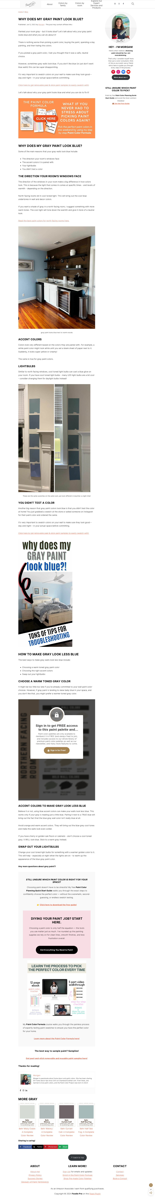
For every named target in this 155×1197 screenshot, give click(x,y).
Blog (26, 12)
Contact (120, 1172)
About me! (35, 1172)
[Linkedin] (26, 1090)
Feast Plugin (95, 1194)
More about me (120, 77)
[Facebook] (20, 1090)
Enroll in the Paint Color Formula (77, 1175)
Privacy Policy (35, 1175)
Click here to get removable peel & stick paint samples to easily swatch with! (53, 85)
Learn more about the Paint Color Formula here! (57, 1038)
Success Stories (35, 1178)
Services (120, 1175)
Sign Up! (67, 1172)
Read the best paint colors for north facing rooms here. (43, 221)
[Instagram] (23, 1090)
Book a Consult (120, 1178)
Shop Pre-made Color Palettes (78, 1178)
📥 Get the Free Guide (120, 103)
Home (20, 12)
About (50, 4)
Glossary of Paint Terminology (35, 1182)
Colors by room (79, 4)
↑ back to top (77, 1157)
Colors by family (63, 4)
